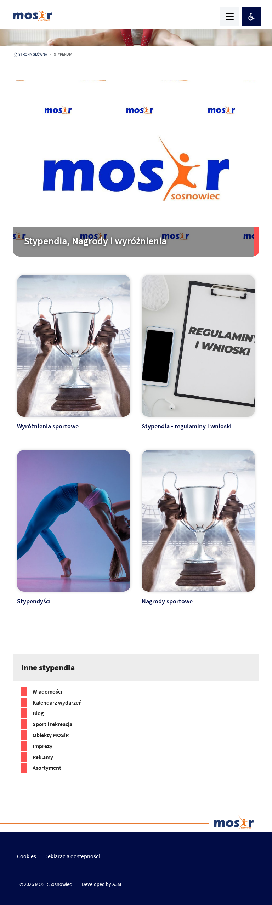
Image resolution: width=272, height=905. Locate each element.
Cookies (26, 856)
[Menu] (229, 16)
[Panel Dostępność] (251, 16)
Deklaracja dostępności (72, 856)
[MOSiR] (32, 14)
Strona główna (32, 54)
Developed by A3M (101, 884)
